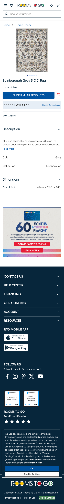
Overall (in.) (9, 187)
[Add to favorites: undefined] (58, 94)
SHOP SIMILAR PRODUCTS (28, 95)
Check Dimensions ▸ (51, 105)
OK (32, 469)
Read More (8, 149)
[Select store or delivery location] (11, 5)
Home (6, 25)
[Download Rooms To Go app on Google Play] (16, 347)
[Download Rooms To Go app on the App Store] (16, 337)
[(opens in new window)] (7, 376)
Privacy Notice (11, 498)
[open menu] (6, 5)
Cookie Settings (47, 498)
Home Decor (23, 25)
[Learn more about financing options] (32, 252)
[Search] (6, 14)
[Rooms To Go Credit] (32, 227)
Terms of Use (28, 498)
